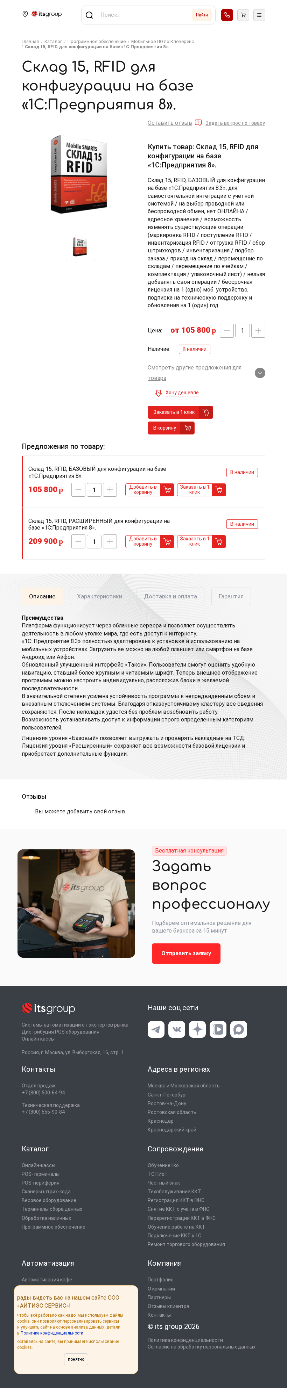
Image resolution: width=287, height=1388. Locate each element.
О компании (161, 1289)
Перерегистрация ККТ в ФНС (182, 1218)
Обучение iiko (163, 1165)
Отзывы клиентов (168, 1306)
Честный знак (164, 1183)
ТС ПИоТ (158, 1174)
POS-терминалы (40, 1174)
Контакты (159, 1315)
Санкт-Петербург (168, 1095)
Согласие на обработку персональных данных (201, 1347)
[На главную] (46, 15)
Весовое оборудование (49, 1200)
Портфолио (161, 1279)
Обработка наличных (46, 1218)
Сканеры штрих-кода (46, 1191)
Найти (202, 15)
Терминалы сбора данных (52, 1209)
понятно (76, 1359)
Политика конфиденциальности (185, 1340)
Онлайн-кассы (38, 1165)
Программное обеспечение (53, 1227)
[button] (227, 331)
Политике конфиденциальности (52, 1333)
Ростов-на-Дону (167, 1103)
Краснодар (161, 1121)
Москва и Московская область (184, 1085)
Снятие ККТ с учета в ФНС (178, 1209)
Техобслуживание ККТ (174, 1191)
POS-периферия (40, 1183)
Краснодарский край (172, 1129)
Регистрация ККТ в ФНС (176, 1200)
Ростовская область (172, 1112)
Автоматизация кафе (47, 1279)
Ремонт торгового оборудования (186, 1244)
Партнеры (159, 1297)
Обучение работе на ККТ (176, 1227)
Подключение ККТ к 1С (174, 1235)
